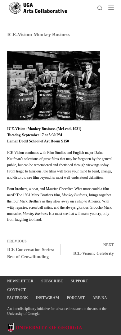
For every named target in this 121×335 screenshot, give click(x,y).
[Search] (99, 8)
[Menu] (111, 8)
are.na (99, 298)
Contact (16, 290)
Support (79, 281)
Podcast (76, 298)
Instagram (47, 298)
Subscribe (52, 281)
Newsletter (20, 281)
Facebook (17, 298)
